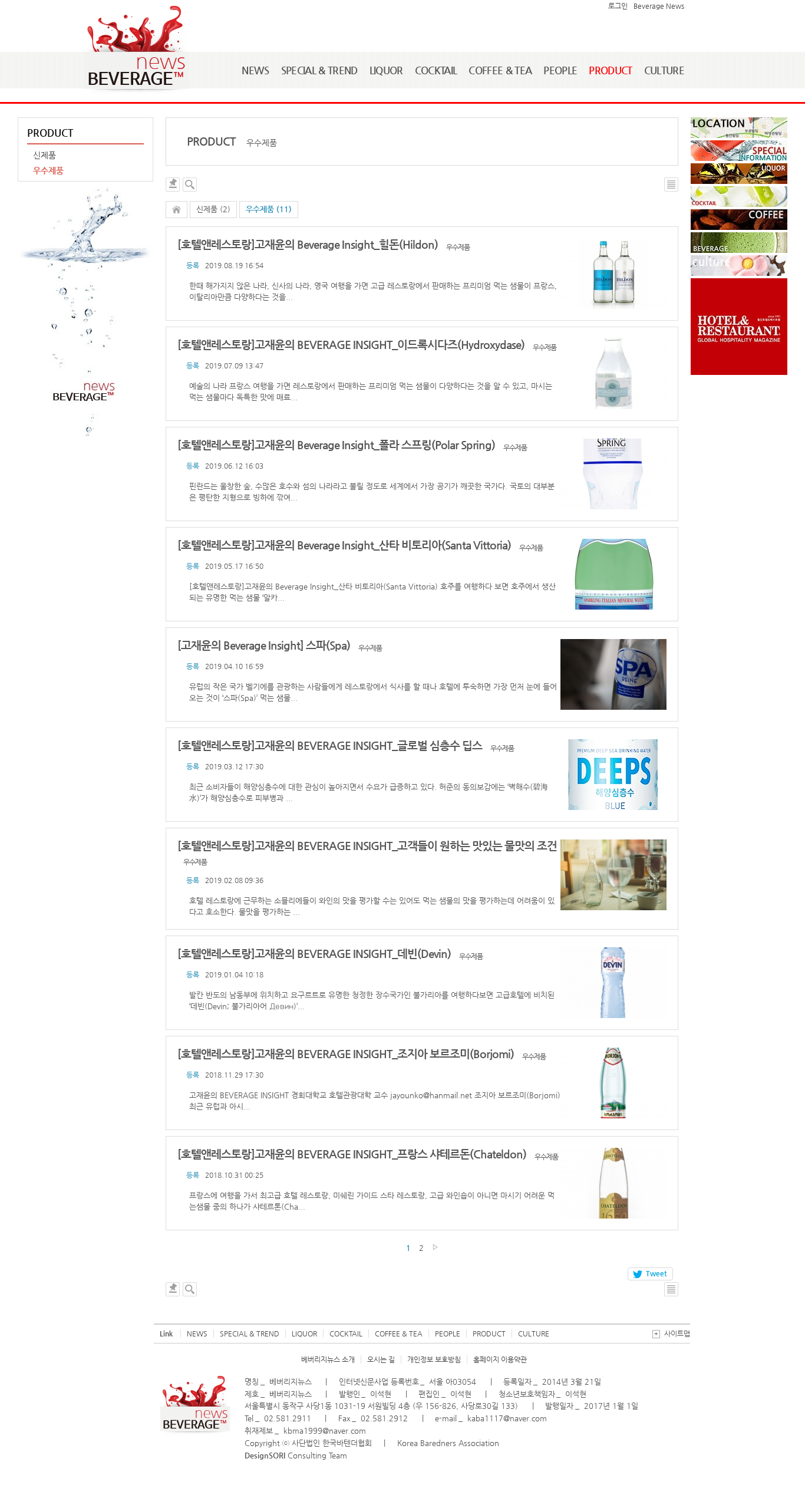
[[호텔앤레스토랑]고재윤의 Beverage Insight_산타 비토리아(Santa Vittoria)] (613, 574)
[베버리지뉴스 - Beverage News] (136, 51)
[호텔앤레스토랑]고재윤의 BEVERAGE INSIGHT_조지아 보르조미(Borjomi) (346, 1054)
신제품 (44, 155)
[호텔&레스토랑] (739, 326)
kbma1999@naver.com (324, 1430)
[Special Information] (739, 150)
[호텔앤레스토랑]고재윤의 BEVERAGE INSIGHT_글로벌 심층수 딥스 (330, 745)
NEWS (255, 70)
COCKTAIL (436, 70)
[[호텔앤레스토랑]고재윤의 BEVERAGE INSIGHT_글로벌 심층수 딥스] (613, 774)
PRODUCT (610, 70)
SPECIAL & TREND (319, 70)
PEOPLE (560, 70)
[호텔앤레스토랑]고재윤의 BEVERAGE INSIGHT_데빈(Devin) (315, 953)
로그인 (618, 6)
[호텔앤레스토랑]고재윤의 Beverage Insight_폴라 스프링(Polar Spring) (337, 445)
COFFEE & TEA (500, 70)
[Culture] (739, 265)
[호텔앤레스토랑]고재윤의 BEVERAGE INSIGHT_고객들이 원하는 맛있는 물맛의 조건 (367, 845)
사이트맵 (672, 1333)
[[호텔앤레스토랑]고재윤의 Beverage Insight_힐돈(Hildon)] (613, 273)
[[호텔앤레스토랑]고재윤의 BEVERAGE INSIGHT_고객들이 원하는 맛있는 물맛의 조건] (613, 874)
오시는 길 (381, 1359)
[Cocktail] (739, 196)
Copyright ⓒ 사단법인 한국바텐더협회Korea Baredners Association (372, 1442)
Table (671, 184)
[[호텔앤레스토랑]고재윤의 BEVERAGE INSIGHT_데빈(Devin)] (613, 982)
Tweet (656, 1273)
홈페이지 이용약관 (500, 1359)
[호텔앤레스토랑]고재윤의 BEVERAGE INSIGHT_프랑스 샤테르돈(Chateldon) (353, 1154)
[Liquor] (739, 173)
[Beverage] (739, 242)
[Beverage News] (195, 1432)
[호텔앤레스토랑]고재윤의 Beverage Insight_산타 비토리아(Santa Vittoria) (345, 545)
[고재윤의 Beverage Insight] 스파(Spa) (264, 645)
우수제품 (48, 170)
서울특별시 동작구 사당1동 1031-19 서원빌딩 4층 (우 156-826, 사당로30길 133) (381, 1405)
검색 (190, 184)
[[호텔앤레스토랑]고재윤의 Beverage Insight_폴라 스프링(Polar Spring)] (613, 474)
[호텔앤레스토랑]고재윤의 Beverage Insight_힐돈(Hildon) (308, 244)
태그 (173, 184)
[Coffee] (739, 219)
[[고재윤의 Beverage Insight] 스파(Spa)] (613, 674)
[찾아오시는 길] (739, 127)
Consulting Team (296, 1455)
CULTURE (664, 70)
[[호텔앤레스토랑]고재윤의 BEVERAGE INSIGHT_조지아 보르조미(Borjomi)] (613, 1083)
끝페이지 (435, 1246)
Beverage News (659, 6)
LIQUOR (386, 70)
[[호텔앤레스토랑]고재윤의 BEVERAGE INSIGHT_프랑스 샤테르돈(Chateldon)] (613, 1183)
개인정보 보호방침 (434, 1359)
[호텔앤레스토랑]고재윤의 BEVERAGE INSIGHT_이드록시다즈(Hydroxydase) (352, 344)
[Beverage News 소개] (85, 323)
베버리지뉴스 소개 (328, 1359)
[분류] (176, 209)
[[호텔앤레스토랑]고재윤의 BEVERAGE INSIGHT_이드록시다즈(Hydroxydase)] (613, 373)
